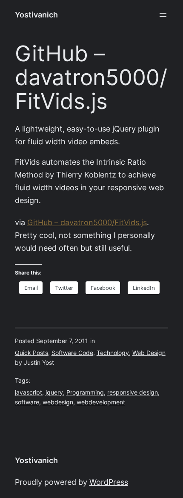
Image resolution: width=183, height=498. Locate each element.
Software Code (72, 352)
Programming (85, 392)
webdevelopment (101, 402)
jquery (54, 392)
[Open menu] (163, 15)
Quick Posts (31, 352)
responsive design (132, 392)
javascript (28, 392)
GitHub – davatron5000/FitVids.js (87, 222)
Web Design (149, 352)
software (27, 402)
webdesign (58, 402)
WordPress (108, 482)
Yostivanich (36, 14)
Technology (113, 352)
